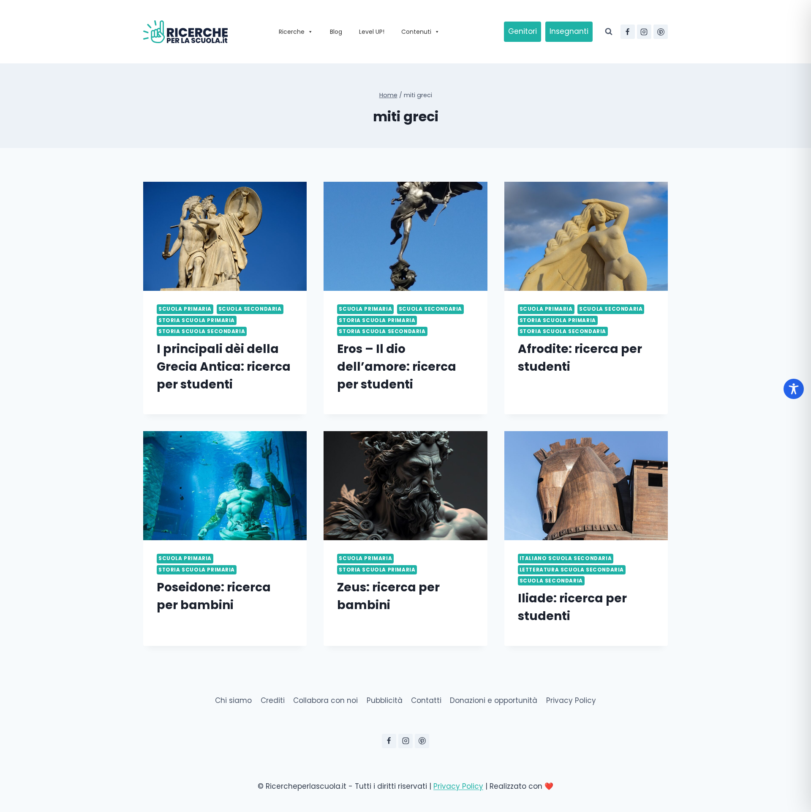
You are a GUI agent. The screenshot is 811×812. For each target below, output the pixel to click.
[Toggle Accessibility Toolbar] (794, 389)
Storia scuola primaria (196, 320)
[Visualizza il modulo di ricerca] (608, 31)
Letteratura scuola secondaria (572, 569)
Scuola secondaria (250, 309)
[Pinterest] (660, 32)
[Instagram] (644, 32)
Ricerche (292, 31)
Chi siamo (233, 700)
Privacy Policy (571, 700)
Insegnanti (569, 31)
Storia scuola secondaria (201, 331)
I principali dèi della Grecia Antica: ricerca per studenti (224, 367)
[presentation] (225, 236)
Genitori (522, 31)
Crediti (273, 700)
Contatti (426, 700)
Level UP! (371, 31)
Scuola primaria (185, 309)
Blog (336, 31)
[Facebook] (627, 32)
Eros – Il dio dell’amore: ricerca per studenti (396, 367)
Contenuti (416, 31)
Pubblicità (385, 700)
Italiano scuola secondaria (566, 558)
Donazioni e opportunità (493, 700)
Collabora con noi (325, 700)
